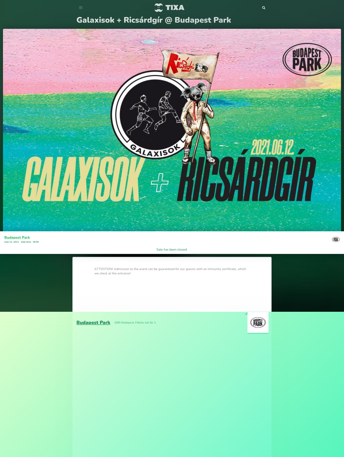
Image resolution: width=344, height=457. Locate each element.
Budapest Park (17, 237)
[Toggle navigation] (81, 8)
